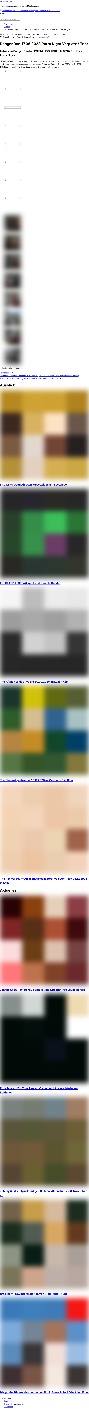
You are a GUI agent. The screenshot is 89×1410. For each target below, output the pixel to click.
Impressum (9, 1401)
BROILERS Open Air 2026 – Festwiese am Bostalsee (33, 484)
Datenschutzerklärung (13, 1404)
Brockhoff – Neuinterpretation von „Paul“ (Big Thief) (33, 1293)
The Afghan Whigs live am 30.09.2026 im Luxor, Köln (34, 681)
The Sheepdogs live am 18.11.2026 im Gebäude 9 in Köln (36, 780)
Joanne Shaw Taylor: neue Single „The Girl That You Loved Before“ (43, 989)
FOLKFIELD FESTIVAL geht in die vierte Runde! (30, 583)
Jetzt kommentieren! (40, 37)
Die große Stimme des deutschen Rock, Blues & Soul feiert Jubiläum (44, 1392)
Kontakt (7, 1398)
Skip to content (6, 1)
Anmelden (8, 1407)
